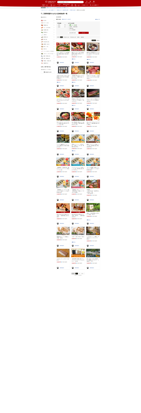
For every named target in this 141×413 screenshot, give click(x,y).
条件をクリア (97, 19)
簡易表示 (93, 40)
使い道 (77, 5)
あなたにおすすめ (66, 5)
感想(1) (89, 59)
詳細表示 (98, 40)
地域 (53, 5)
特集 (72, 5)
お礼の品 (45, 5)
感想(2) (59, 82)
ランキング (59, 5)
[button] (76, 25)
